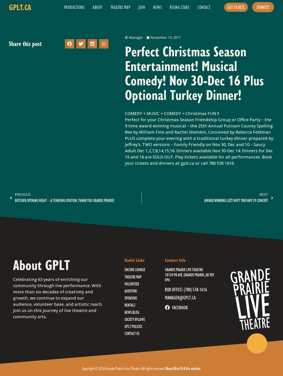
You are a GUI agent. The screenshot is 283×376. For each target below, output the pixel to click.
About (97, 7)
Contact (203, 7)
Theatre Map (120, 7)
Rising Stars (179, 7)
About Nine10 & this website (183, 368)
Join (141, 7)
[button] (69, 43)
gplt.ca (20, 7)
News (157, 7)
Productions (74, 7)
